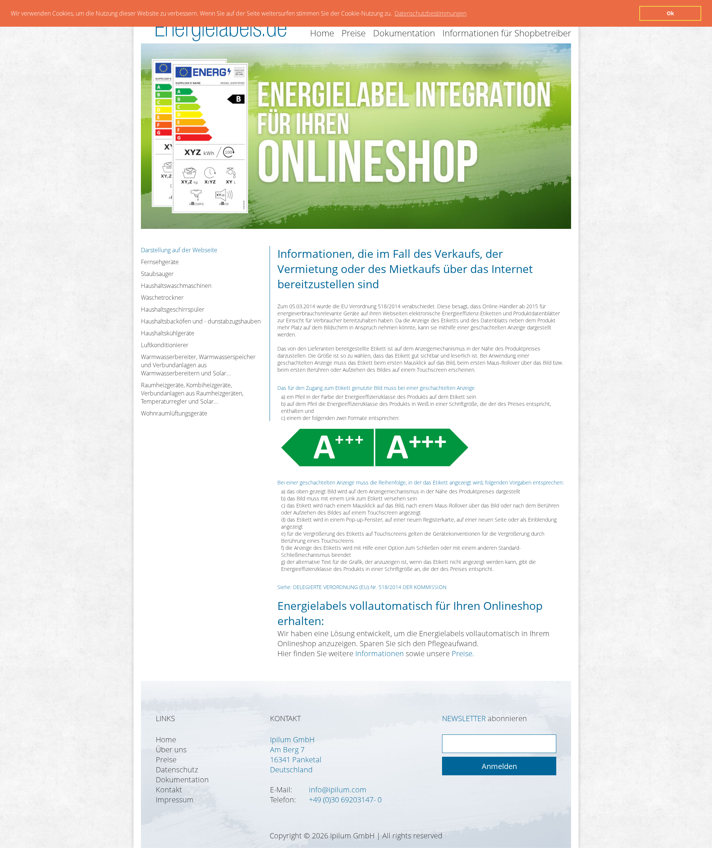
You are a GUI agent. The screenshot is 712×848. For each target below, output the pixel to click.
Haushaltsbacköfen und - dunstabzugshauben (201, 321)
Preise (354, 33)
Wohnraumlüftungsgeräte (174, 413)
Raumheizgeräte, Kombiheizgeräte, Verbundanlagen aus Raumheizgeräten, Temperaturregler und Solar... (192, 393)
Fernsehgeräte (160, 262)
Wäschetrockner (162, 297)
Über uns (171, 750)
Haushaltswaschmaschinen (176, 286)
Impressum (175, 800)
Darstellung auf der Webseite (179, 250)
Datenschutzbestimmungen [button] (431, 13)
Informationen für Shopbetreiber (506, 33)
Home (322, 33)
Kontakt (169, 790)
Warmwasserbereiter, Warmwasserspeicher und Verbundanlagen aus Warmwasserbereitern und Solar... (198, 365)
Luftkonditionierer (164, 345)
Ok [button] (670, 13)
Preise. (463, 653)
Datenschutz (177, 770)
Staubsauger (157, 274)
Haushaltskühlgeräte (167, 333)
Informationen (379, 653)
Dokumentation (404, 33)
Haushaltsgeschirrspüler (172, 309)
